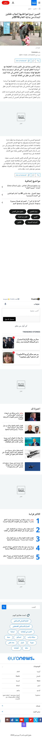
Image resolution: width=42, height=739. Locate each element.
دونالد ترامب (31, 637)
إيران (22, 642)
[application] (21, 34)
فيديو (38, 690)
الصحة (18, 681)
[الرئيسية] (39, 9)
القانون (19, 222)
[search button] (4, 607)
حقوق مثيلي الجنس (17, 211)
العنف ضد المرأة (22, 217)
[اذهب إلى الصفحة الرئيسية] (34, 2)
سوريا (32, 642)
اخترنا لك (35, 409)
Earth (18, 676)
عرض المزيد (36, 712)
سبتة (8, 637)
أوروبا (38, 671)
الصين (35, 217)
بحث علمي (11, 642)
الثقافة (18, 685)
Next (38, 681)
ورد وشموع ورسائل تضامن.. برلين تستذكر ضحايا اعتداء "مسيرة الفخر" (23, 187)
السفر (38, 685)
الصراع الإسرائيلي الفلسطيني (21, 626)
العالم (29, 9)
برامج (18, 690)
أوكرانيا (16, 648)
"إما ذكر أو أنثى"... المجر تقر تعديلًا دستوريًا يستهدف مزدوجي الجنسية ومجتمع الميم (25, 202)
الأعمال (38, 676)
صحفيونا (37, 695)
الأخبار (34, 9)
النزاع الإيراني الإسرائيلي (21, 621)
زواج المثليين (33, 211)
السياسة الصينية (32, 222)
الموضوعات (36, 666)
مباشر (6, 3)
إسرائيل (18, 637)
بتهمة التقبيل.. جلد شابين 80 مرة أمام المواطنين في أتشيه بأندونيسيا (23, 194)
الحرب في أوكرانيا (26, 632)
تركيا (26, 648)
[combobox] (21, 607)
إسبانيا (12, 632)
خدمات (38, 706)
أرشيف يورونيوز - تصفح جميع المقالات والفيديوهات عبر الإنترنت (11, 697)
